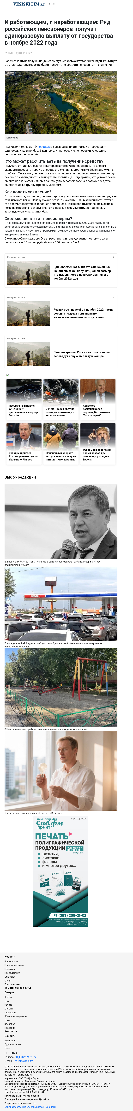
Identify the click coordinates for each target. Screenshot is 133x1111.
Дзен (7, 1048)
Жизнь (8, 997)
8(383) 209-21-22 (26, 1057)
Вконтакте (10, 1040)
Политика (10, 969)
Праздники (10, 1028)
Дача (7, 1020)
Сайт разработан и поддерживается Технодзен (30, 1107)
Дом (7, 1001)
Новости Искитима (14, 965)
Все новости (11, 961)
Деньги (9, 1008)
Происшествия (12, 973)
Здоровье (10, 1024)
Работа (8, 1004)
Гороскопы (10, 1012)
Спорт (8, 980)
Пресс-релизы (12, 984)
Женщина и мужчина (16, 1016)
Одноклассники (13, 1044)
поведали (44, 146)
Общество (10, 976)
